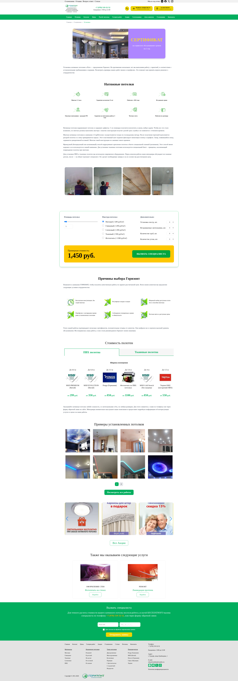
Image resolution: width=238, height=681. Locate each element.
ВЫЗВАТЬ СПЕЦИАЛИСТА (151, 254)
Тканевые (67, 658)
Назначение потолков (92, 649)
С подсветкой (111, 666)
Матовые (67, 653)
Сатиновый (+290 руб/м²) (116, 230)
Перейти (95, 595)
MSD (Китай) (132, 655)
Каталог (86, 17)
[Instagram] (160, 665)
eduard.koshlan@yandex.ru (156, 662)
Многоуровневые (112, 655)
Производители (133, 649)
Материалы (68, 649)
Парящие (109, 660)
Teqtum (130, 663)
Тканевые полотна (146, 352)
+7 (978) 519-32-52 (102, 7)
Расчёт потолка (104, 17)
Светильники (136, 17)
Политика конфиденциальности (158, 669)
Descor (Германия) (133, 658)
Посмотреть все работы (119, 492)
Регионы (125, 644)
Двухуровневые (111, 653)
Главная (69, 17)
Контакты (171, 17)
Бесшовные (110, 658)
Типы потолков (112, 649)
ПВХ (66, 663)
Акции (127, 17)
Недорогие (110, 668)
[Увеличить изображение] (79, 181)
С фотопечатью (111, 663)
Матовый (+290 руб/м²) (115, 222)
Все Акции (119, 542)
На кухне (88, 658)
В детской (89, 655)
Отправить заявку (119, 634)
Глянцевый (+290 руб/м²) (115, 226)
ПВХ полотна (91, 352)
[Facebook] (153, 665)
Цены (94, 17)
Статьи (97, 1)
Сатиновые (68, 660)
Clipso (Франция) (133, 660)
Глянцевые (68, 655)
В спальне (89, 663)
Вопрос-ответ (88, 1)
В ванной (88, 653)
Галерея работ (117, 17)
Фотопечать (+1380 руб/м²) (116, 238)
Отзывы (78, 1)
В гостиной (89, 660)
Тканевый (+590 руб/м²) (115, 234)
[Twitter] (156, 665)
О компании (69, 1)
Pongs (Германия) (133, 653)
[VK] (149, 665)
